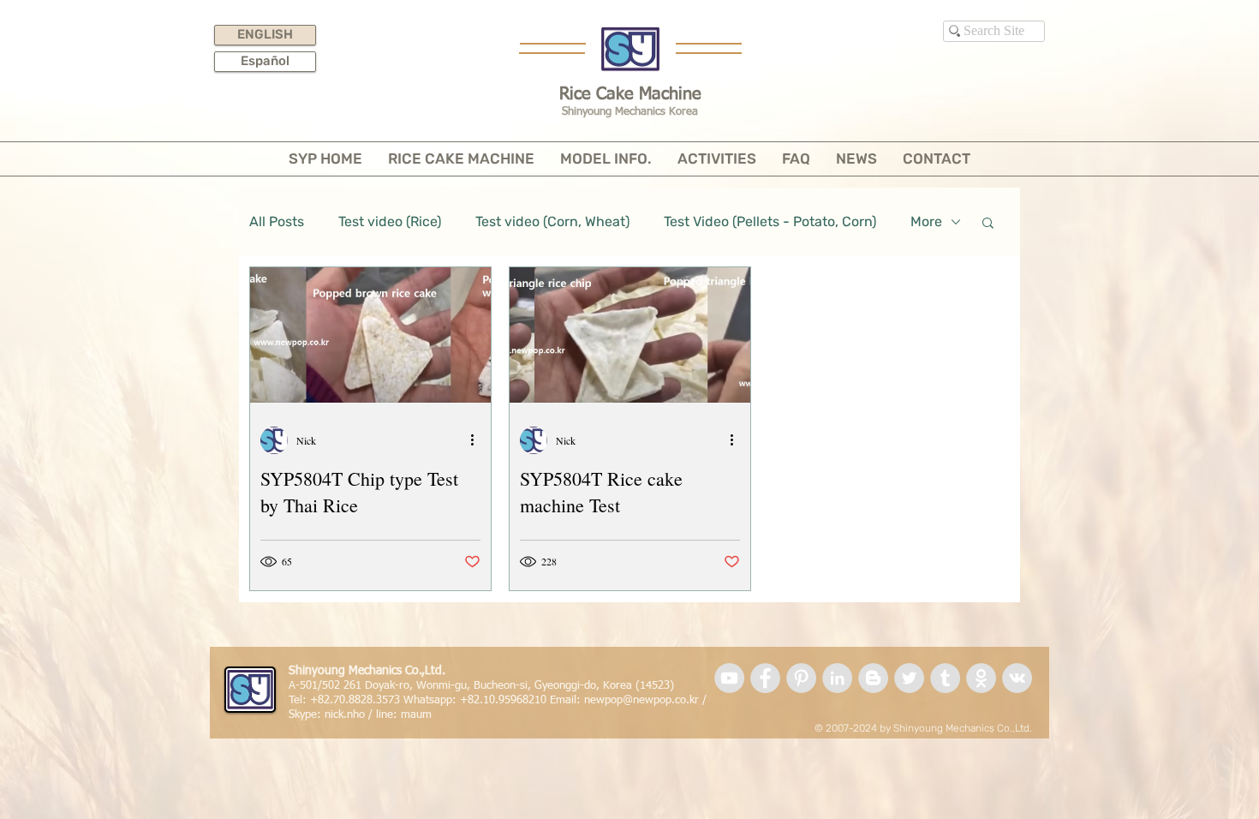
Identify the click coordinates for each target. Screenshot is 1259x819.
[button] (988, 224)
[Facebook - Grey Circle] (765, 678)
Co (1003, 728)
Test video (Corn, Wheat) (552, 221)
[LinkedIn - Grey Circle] (837, 678)
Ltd (1022, 728)
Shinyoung (918, 728)
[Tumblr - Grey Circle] (945, 678)
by (885, 728)
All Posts (276, 221)
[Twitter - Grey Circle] (909, 678)
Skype (303, 714)
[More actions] (478, 440)
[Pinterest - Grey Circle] (801, 678)
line (384, 714)
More (926, 221)
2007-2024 (851, 728)
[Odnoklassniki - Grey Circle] (981, 678)
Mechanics (970, 728)
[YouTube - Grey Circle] (729, 678)
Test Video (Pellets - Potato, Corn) (770, 221)
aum (421, 714)
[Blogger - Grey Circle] (873, 678)
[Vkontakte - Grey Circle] (1017, 678)
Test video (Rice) (389, 221)
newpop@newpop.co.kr (641, 700)
